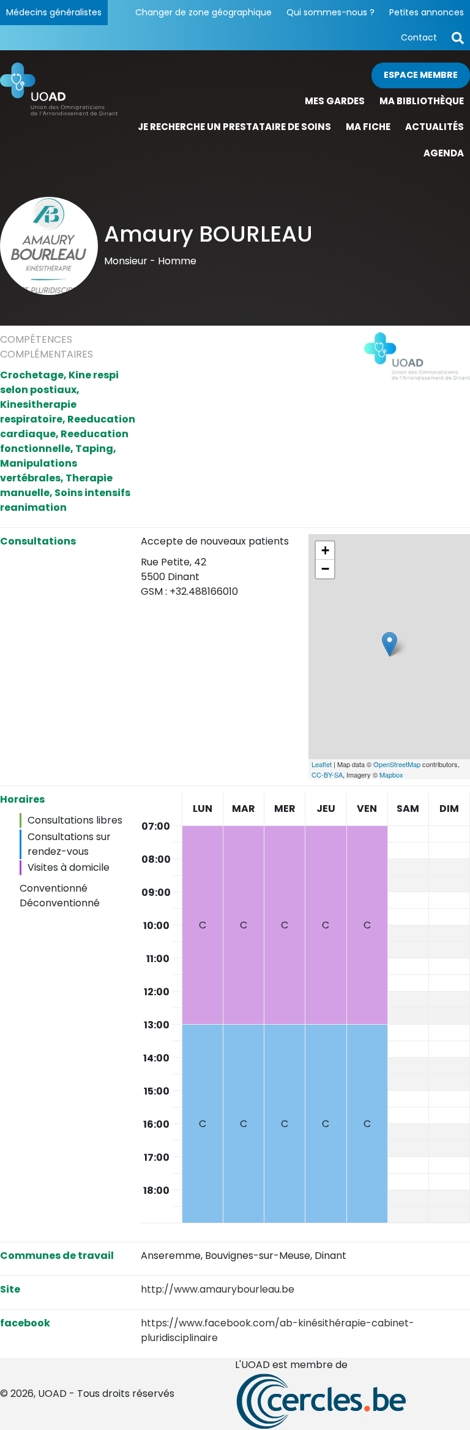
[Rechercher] (458, 37)
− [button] (325, 568)
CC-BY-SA (327, 774)
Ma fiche (368, 126)
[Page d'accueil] (59, 114)
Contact (419, 37)
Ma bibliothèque (421, 100)
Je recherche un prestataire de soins (234, 126)
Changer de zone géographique (203, 12)
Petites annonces (426, 12)
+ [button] (325, 550)
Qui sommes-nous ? (330, 12)
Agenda (443, 153)
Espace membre (421, 75)
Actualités (434, 126)
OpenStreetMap (396, 764)
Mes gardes (335, 100)
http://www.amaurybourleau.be (217, 1289)
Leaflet (321, 764)
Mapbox (391, 774)
